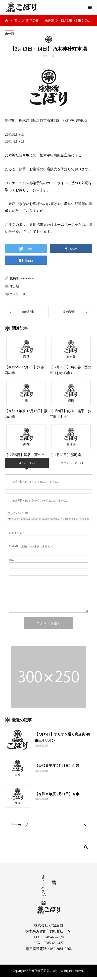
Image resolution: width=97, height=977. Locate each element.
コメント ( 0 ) (26, 462)
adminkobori (27, 278)
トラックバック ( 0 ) (70, 462)
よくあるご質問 (43, 884)
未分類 (9, 33)
